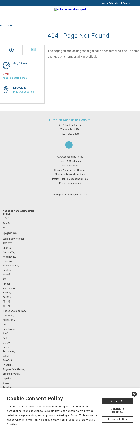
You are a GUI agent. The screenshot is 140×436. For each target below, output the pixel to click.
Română (7, 360)
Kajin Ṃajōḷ (8, 319)
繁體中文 (7, 243)
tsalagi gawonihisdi (13, 238)
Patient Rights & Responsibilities (70, 179)
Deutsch (7, 270)
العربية (6, 222)
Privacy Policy (70, 165)
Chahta (7, 248)
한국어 (6, 306)
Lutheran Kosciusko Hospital (70, 120)
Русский (7, 365)
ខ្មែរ (4, 324)
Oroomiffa (8, 252)
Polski (6, 347)
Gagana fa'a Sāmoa (13, 369)
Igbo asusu (9, 288)
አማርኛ (6, 218)
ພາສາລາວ (8, 315)
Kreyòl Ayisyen (10, 265)
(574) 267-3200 (70, 134)
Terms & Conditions (70, 161)
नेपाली (5, 333)
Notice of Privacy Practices (70, 174)
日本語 (6, 301)
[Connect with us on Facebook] (69, 145)
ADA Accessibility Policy (70, 156)
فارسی (6, 342)
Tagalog (7, 387)
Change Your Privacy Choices (70, 170)
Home (3, 25)
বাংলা (5, 227)
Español (7, 378)
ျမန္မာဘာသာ (9, 232)
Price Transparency (70, 183)
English (7, 213)
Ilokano (6, 292)
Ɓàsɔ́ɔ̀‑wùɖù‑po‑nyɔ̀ (14, 311)
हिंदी (4, 279)
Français (7, 261)
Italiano (7, 297)
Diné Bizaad (9, 329)
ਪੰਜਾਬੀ (6, 356)
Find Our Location (23, 91)
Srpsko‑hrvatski (11, 373)
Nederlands (9, 256)
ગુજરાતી (7, 274)
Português (8, 351)
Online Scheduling (111, 3)
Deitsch (7, 338)
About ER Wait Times (15, 78)
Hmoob (7, 283)
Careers (126, 3)
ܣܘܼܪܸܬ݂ (6, 382)
